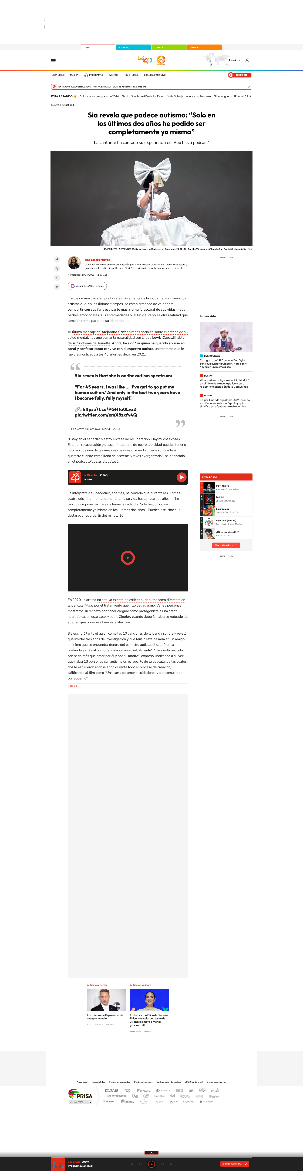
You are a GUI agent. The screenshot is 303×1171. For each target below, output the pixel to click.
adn (201, 1091)
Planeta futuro (198, 1095)
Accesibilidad (98, 1082)
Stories (172, 1044)
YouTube (144, 1044)
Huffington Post (116, 1095)
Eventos (113, 75)
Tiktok (137, 1044)
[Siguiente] (250, 96)
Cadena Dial (172, 1095)
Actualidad (68, 105)
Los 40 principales (128, 1091)
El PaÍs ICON (159, 1100)
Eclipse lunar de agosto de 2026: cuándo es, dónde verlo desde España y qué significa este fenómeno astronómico (225, 403)
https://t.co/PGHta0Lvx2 (109, 409)
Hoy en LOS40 (131, 75)
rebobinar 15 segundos (140, 1164)
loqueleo (189, 1100)
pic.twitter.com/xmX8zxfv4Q (106, 415)
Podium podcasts (144, 1100)
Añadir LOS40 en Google (90, 285)
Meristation (206, 1100)
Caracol (214, 1091)
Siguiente (171, 1164)
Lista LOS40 (58, 75)
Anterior (132, 1164)
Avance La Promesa (198, 96)
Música (74, 75)
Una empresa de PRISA (80, 1094)
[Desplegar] (151, 1152)
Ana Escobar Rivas (97, 259)
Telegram (57, 287)
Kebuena (211, 1095)
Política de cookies (143, 1082)
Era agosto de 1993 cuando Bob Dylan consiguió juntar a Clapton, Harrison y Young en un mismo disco (223, 363)
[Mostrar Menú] (55, 60)
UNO (135, 1095)
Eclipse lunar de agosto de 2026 (99, 96)
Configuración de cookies (168, 1082)
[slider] (151, 1157)
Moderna (126, 1100)
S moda (173, 1100)
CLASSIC (124, 47)
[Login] (247, 60)
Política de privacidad (119, 1082)
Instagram (130, 1044)
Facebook (57, 259)
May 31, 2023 (111, 429)
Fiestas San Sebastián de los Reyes (143, 96)
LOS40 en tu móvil (194, 1082)
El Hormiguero (222, 96)
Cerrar (249, 86)
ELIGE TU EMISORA (233, 1164)
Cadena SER (178, 1091)
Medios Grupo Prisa (80, 1102)
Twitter (57, 268)
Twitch (165, 1044)
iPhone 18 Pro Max (245, 96)
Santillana (144, 1091)
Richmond (109, 1100)
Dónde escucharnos (216, 1082)
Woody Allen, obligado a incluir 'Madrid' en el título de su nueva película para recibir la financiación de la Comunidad (224, 383)
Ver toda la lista (224, 545)
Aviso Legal (82, 1082)
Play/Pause (128, 558)
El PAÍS (111, 1091)
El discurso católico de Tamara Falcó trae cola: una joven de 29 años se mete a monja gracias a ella (149, 1020)
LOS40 (87, 47)
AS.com (189, 1091)
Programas (96, 75)
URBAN (194, 47)
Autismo (72, 686)
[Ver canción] (209, 487)
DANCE (158, 47)
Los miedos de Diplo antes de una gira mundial (105, 1016)
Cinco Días (159, 1095)
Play (151, 1164)
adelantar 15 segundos (163, 1164)
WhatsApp (57, 278)
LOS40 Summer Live (155, 75)
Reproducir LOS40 (182, 477)
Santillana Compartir (163, 1091)
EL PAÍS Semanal (185, 1095)
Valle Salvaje (175, 96)
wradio (145, 1095)
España (233, 60)
